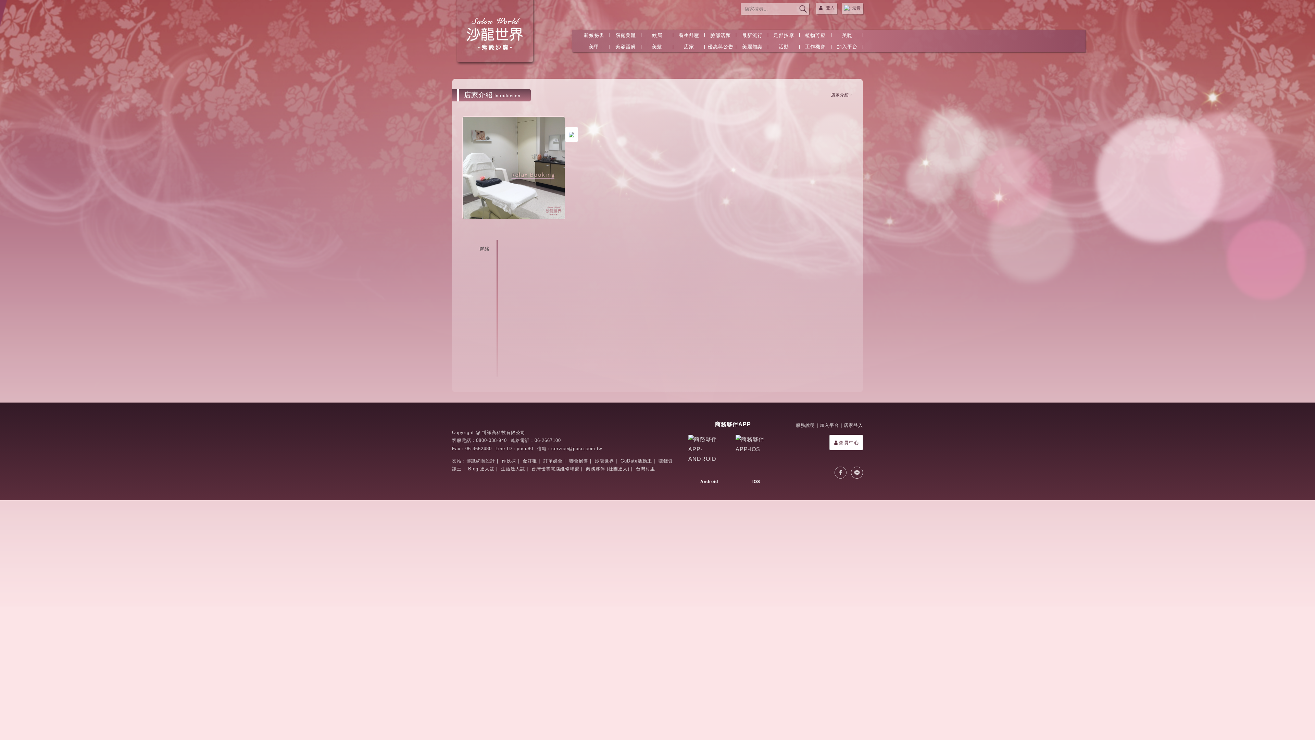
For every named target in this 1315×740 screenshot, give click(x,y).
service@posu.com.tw (576, 448)
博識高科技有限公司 (503, 432)
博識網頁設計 (480, 461)
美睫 (847, 35)
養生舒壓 (689, 35)
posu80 (525, 448)
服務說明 (805, 425)
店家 (689, 46)
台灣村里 (645, 468)
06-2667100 (548, 440)
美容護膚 (625, 46)
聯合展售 (578, 461)
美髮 (657, 46)
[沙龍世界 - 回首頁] (495, 34)
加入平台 (847, 46)
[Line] (857, 472)
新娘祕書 (594, 35)
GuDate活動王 (636, 461)
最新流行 (752, 35)
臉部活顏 (720, 35)
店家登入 (853, 425)
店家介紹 (840, 94)
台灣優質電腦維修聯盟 (555, 468)
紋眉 (657, 35)
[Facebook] (840, 472)
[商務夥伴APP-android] (709, 456)
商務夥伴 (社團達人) (607, 468)
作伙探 (509, 461)
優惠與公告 (721, 46)
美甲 (594, 46)
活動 (784, 46)
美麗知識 (752, 46)
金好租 (530, 461)
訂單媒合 (553, 461)
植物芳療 (815, 35)
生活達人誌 (513, 468)
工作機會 (815, 46)
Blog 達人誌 (481, 468)
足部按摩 (784, 35)
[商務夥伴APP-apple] (756, 456)
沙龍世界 (604, 461)
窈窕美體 (625, 35)
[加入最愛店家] (571, 134)
